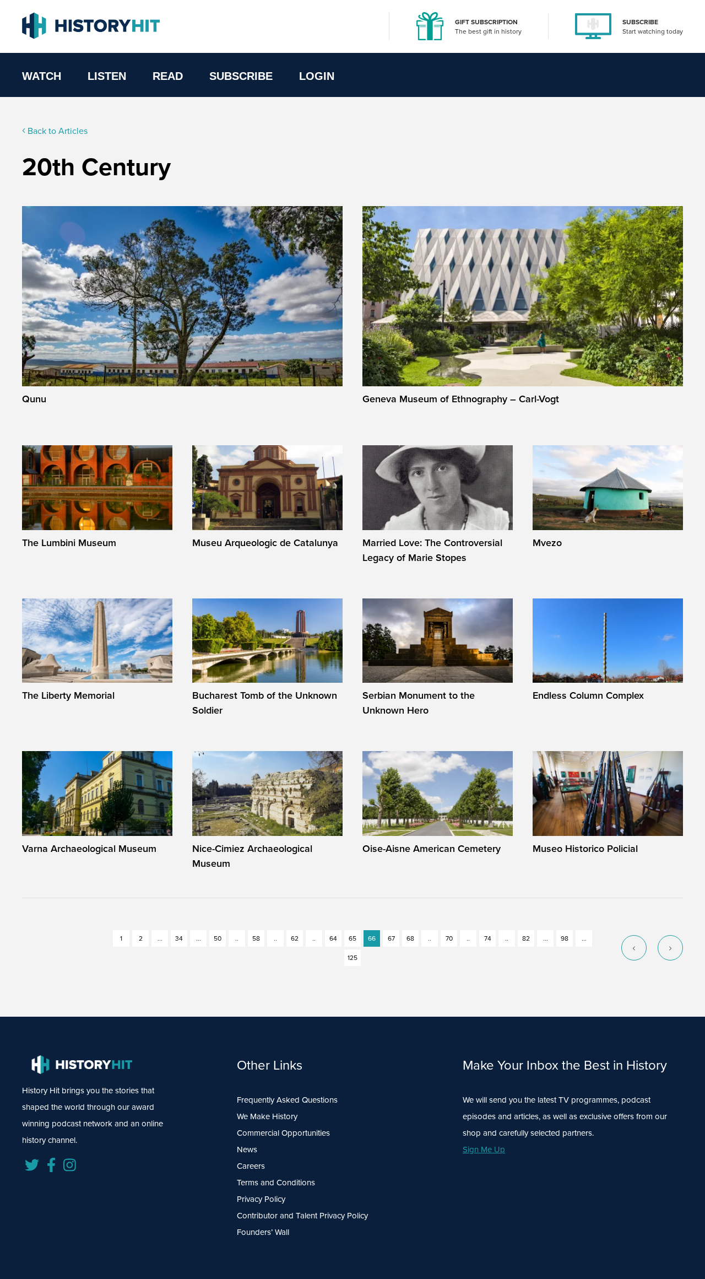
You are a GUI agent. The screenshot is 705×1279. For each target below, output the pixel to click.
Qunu (34, 399)
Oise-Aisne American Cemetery (431, 848)
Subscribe (241, 76)
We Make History (267, 1116)
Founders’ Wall (263, 1232)
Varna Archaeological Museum (89, 848)
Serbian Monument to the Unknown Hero (418, 702)
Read (168, 76)
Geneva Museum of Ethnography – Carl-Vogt (460, 399)
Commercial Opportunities (283, 1133)
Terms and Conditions (276, 1183)
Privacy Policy (261, 1199)
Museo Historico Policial (585, 848)
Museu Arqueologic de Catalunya (265, 543)
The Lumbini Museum (69, 543)
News (247, 1149)
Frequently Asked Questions (287, 1100)
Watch (41, 76)
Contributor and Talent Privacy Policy (302, 1216)
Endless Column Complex (588, 695)
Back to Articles (56, 131)
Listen (107, 76)
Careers (251, 1166)
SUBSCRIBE (640, 22)
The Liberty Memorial (68, 695)
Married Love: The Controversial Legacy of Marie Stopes (432, 550)
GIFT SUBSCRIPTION (486, 22)
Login (316, 76)
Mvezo (547, 543)
